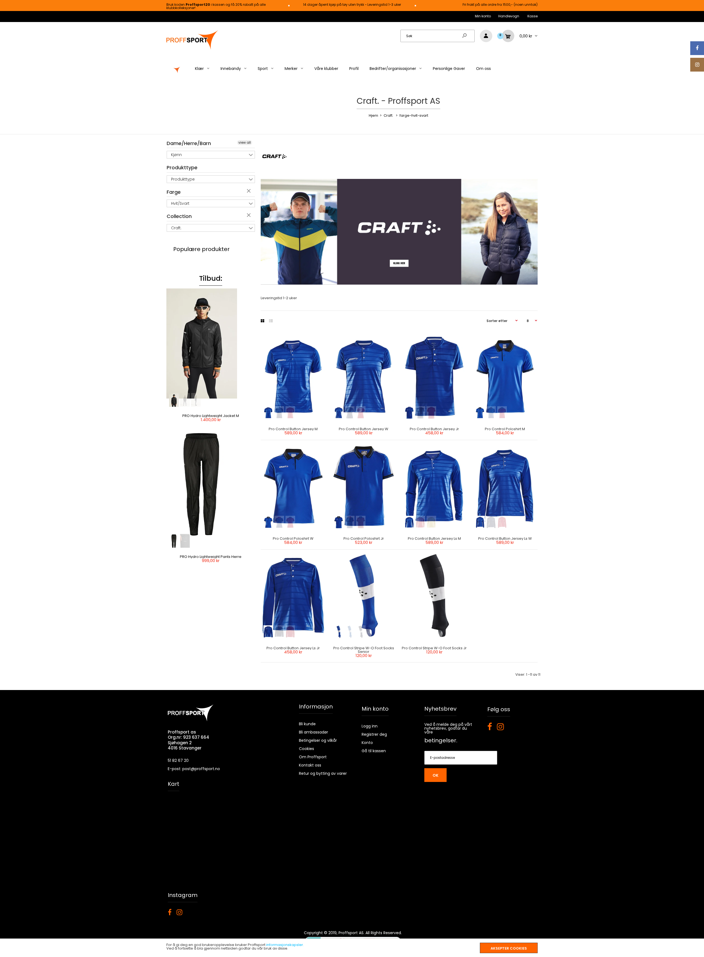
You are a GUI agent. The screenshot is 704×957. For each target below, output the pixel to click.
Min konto (483, 16)
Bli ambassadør (313, 732)
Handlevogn (508, 16)
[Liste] (271, 321)
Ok (435, 775)
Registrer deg (374, 734)
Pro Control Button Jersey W (364, 429)
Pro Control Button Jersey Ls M (434, 538)
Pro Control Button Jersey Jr (434, 429)
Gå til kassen (374, 751)
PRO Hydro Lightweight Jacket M (210, 415)
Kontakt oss (310, 765)
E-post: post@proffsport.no (194, 768)
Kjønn (176, 154)
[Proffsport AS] (192, 48)
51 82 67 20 (178, 760)
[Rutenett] (262, 321)
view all (244, 142)
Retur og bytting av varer (323, 773)
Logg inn (370, 726)
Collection (179, 216)
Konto (367, 742)
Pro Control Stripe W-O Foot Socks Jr (434, 648)
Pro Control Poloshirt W (293, 538)
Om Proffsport (313, 757)
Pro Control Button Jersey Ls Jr (293, 648)
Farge (174, 192)
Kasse (532, 16)
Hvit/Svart (180, 203)
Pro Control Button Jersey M (293, 429)
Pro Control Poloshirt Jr (363, 538)
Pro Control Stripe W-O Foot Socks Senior (363, 649)
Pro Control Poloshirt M (505, 429)
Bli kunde (307, 724)
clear (249, 191)
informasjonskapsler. (285, 944)
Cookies (306, 748)
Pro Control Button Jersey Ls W (505, 538)
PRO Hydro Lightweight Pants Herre (210, 556)
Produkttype (182, 167)
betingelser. (440, 740)
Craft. (176, 228)
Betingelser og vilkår (318, 740)
